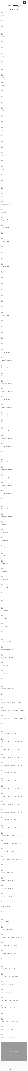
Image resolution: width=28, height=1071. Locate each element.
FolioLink (13, 1069)
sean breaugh (14, 5)
